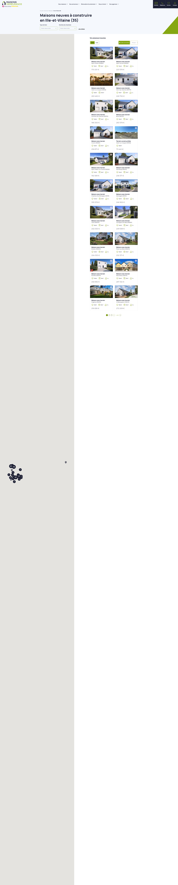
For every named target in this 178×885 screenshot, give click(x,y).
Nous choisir (102, 4)
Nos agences (113, 4)
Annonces (46, 10)
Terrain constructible (123, 142)
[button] (66, 462)
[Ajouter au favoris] (111, 48)
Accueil (41, 10)
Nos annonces (73, 4)
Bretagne (51, 10)
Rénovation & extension (88, 4)
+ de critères (81, 29)
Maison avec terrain (98, 62)
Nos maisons (62, 4)
